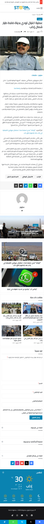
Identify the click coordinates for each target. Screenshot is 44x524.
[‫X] (35, 186)
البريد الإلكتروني (37, 392)
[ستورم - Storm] (22, 8)
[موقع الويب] (22, 210)
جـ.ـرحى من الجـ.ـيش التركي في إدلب (33, 339)
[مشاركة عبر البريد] (21, 186)
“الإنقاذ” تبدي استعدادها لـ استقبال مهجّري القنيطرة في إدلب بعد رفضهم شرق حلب (22, 131)
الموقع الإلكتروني (37, 401)
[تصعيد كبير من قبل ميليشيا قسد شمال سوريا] (11, 331)
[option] (22, 227)
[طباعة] (16, 186)
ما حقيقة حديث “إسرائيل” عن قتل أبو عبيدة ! (27, 2)
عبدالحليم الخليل (12, 176)
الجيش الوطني (27, 176)
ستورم (38, 32)
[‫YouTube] (22, 463)
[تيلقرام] (26, 186)
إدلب (38, 176)
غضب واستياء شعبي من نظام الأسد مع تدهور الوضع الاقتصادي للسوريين (32, 317)
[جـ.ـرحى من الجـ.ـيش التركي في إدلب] (32, 331)
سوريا (34, 14)
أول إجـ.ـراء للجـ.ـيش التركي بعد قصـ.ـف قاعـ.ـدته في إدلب (12, 316)
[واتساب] (30, 186)
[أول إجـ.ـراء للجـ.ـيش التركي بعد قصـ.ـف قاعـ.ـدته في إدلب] (11, 308)
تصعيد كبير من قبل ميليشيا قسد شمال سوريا (11, 339)
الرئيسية (39, 14)
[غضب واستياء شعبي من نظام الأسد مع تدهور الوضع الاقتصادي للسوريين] (32, 308)
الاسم (40, 383)
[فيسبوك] (40, 186)
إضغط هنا (16, 88)
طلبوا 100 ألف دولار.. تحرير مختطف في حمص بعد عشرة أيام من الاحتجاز (23, 232)
